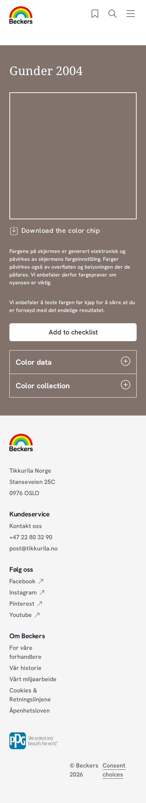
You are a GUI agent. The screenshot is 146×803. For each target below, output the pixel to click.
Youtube (20, 615)
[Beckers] (21, 15)
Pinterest (21, 604)
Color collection (43, 385)
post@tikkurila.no (33, 548)
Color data (34, 362)
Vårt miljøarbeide (33, 679)
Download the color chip (60, 230)
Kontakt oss (25, 526)
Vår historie (25, 668)
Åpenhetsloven (29, 710)
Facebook (22, 581)
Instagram (23, 592)
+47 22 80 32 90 (30, 537)
